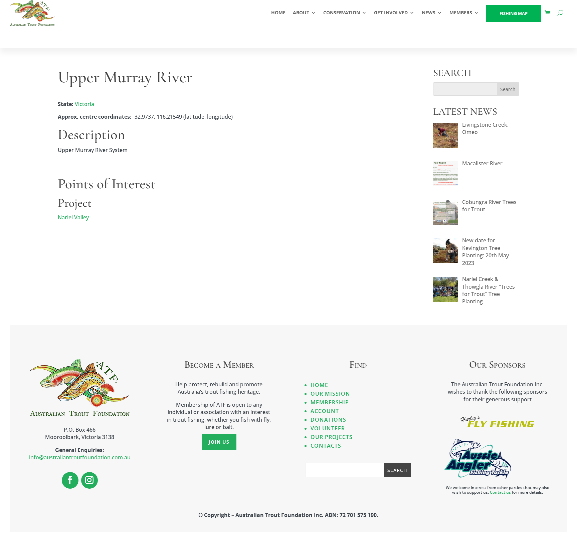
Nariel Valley (73, 217)
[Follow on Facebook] (70, 480)
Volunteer (328, 428)
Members (460, 12)
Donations (328, 419)
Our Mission (330, 393)
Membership (330, 402)
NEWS (428, 12)
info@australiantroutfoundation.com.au (80, 457)
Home (319, 385)
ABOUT (301, 12)
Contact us (500, 492)
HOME (278, 12)
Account (325, 411)
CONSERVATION (341, 12)
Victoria (84, 104)
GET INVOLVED (391, 12)
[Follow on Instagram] (89, 480)
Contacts (326, 445)
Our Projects (332, 437)
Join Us (219, 442)
